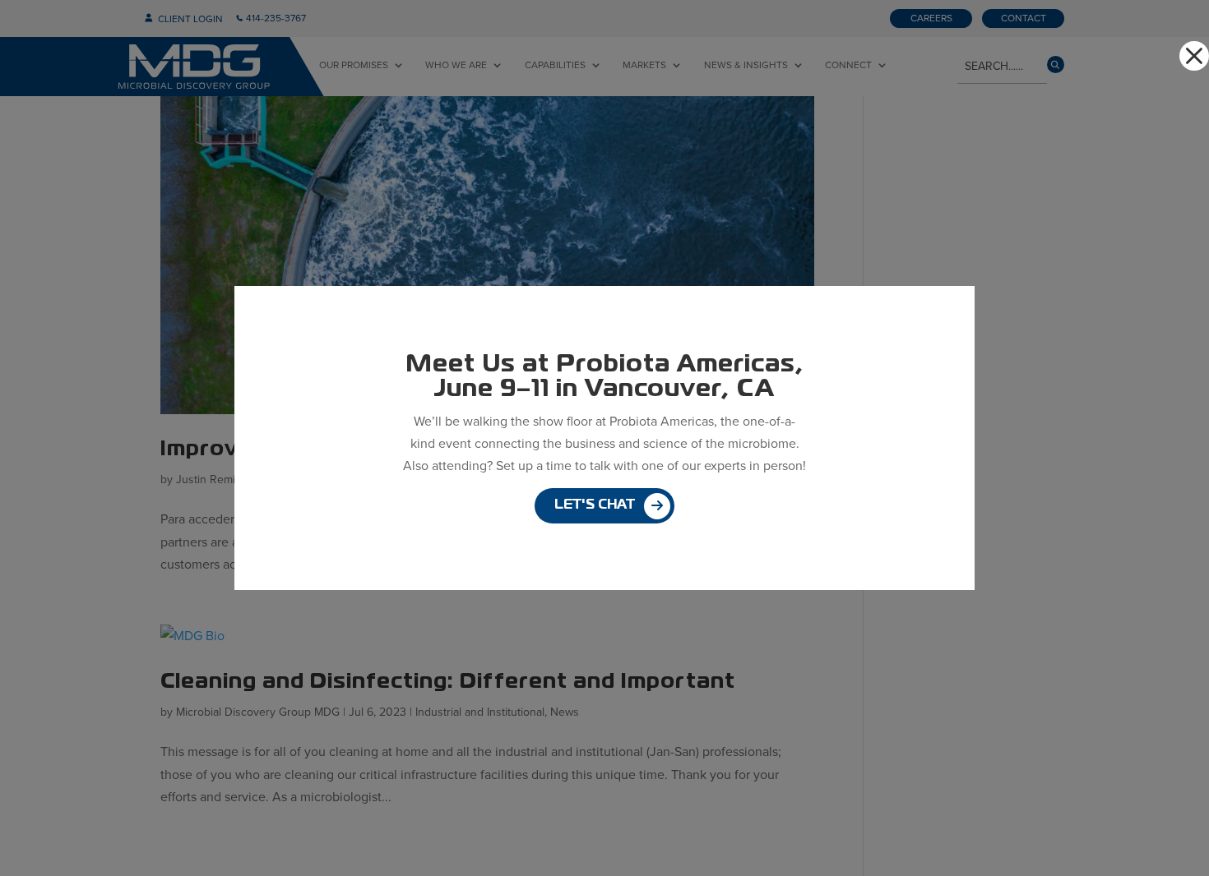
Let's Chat (594, 505)
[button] (1194, 56)
